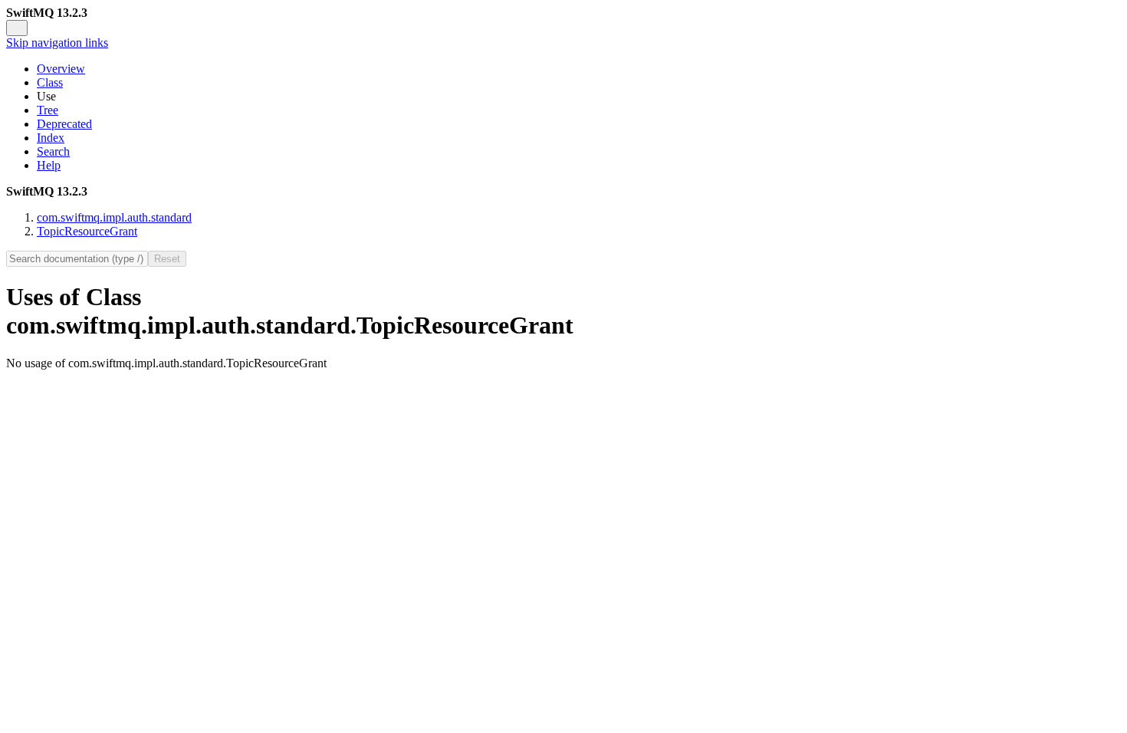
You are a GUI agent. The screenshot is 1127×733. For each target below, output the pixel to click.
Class (50, 82)
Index (50, 137)
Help (49, 165)
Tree (47, 110)
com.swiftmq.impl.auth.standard (114, 217)
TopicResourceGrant (87, 231)
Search (53, 151)
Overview (61, 68)
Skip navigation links (57, 42)
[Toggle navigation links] (17, 28)
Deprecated (64, 123)
